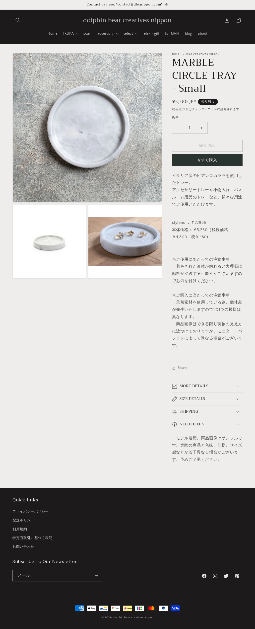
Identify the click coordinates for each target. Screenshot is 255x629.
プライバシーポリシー (30, 512)
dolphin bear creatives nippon (133, 617)
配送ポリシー (23, 520)
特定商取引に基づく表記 (32, 538)
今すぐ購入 (207, 160)
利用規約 (19, 529)
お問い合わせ (23, 547)
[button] (17, 20)
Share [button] (182, 368)
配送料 (184, 109)
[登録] (96, 575)
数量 (175, 118)
